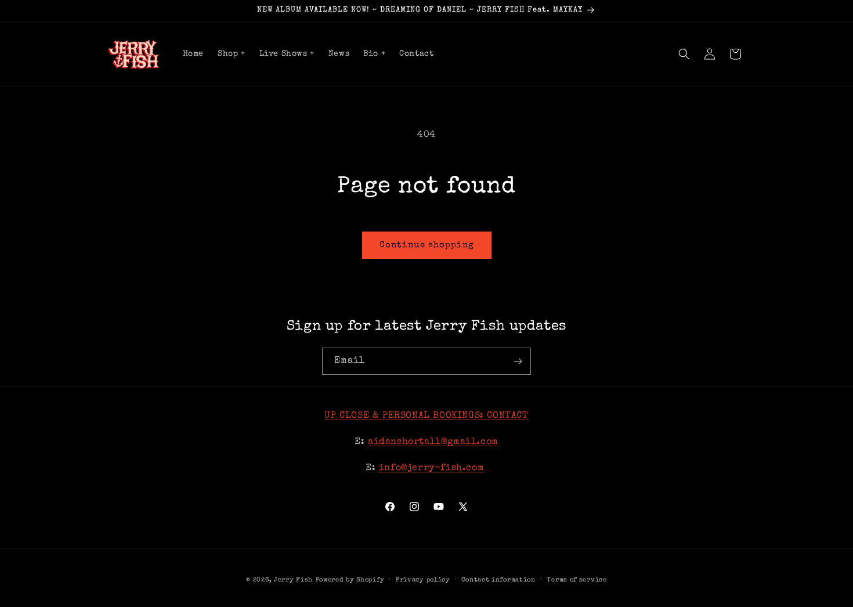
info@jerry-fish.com (431, 468)
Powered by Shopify (350, 580)
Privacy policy (423, 580)
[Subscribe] (517, 361)
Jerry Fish (293, 580)
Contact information (498, 580)
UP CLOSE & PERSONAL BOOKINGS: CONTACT (426, 416)
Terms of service (576, 580)
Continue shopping (426, 245)
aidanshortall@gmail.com (433, 442)
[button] (684, 54)
